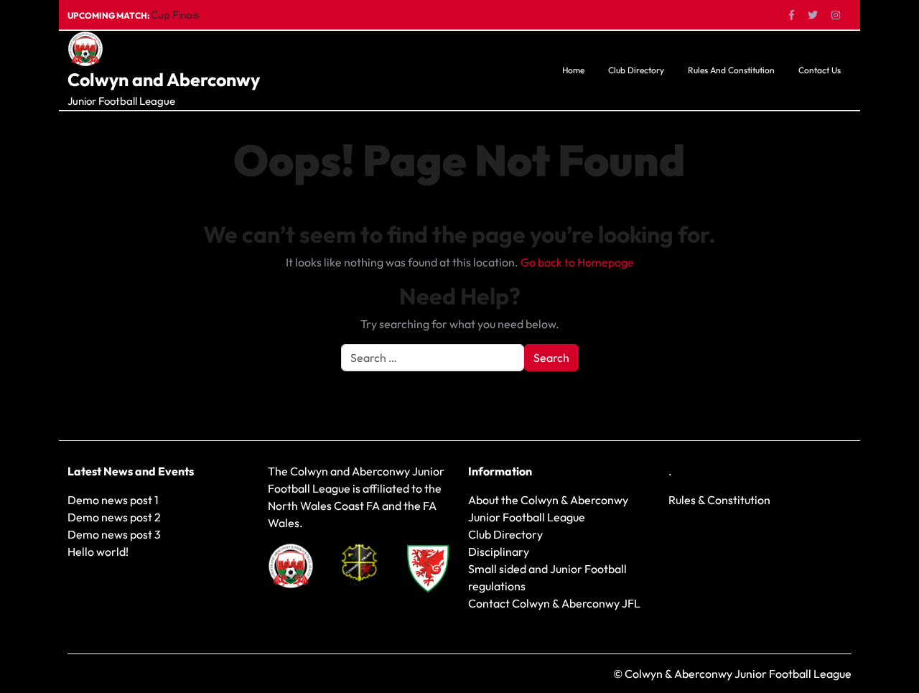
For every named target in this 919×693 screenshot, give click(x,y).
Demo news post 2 (114, 517)
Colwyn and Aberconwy (163, 79)
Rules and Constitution (731, 70)
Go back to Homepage (577, 262)
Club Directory (636, 70)
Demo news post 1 (113, 500)
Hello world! (98, 551)
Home (573, 70)
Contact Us (819, 70)
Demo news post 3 (114, 534)
